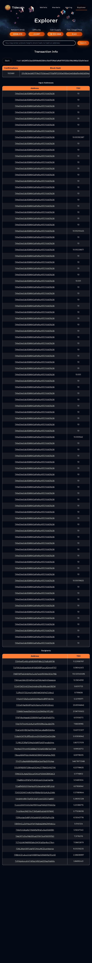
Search (83, 43)
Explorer (81, 7)
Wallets (43, 7)
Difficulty (37, 30)
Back (7, 61)
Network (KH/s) (18, 30)
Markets (56, 7)
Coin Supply (55, 30)
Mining (68, 7)
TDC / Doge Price (74, 30)
